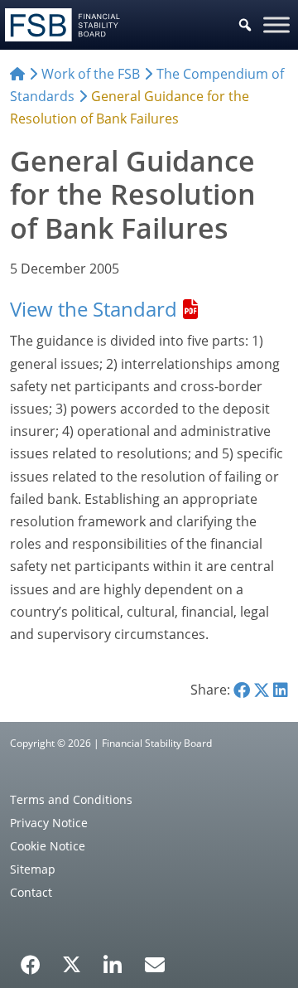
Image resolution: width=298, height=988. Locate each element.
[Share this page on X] (261, 689)
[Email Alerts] (154, 963)
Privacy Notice (49, 823)
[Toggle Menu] (276, 24)
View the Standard (93, 308)
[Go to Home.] (17, 74)
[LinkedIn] (113, 959)
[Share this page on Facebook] (241, 689)
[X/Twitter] (71, 963)
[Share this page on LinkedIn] (280, 689)
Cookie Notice (47, 846)
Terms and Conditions (71, 799)
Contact (31, 892)
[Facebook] (30, 959)
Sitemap (32, 869)
